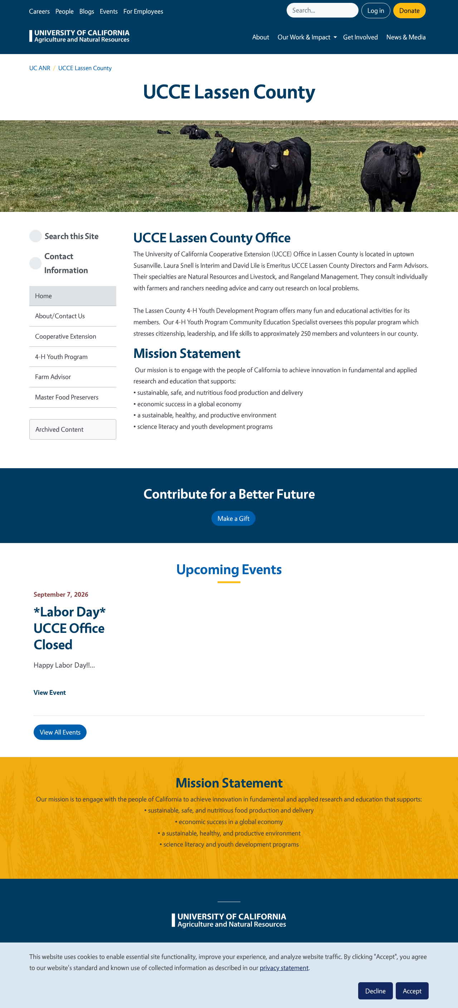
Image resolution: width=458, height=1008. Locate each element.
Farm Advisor (53, 376)
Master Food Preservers (66, 397)
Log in (375, 10)
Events (109, 11)
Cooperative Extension (65, 336)
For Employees (143, 11)
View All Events (60, 732)
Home (43, 295)
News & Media (406, 37)
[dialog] (229, 975)
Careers (39, 11)
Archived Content (59, 429)
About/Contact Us (60, 315)
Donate (409, 10)
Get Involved (360, 37)
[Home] (79, 37)
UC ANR (39, 68)
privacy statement (284, 967)
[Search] (354, 10)
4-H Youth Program (61, 356)
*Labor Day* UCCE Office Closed (70, 628)
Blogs (86, 11)
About (260, 37)
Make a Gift (233, 518)
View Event (50, 692)
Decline (375, 991)
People (64, 11)
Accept (412, 991)
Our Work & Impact (304, 37)
